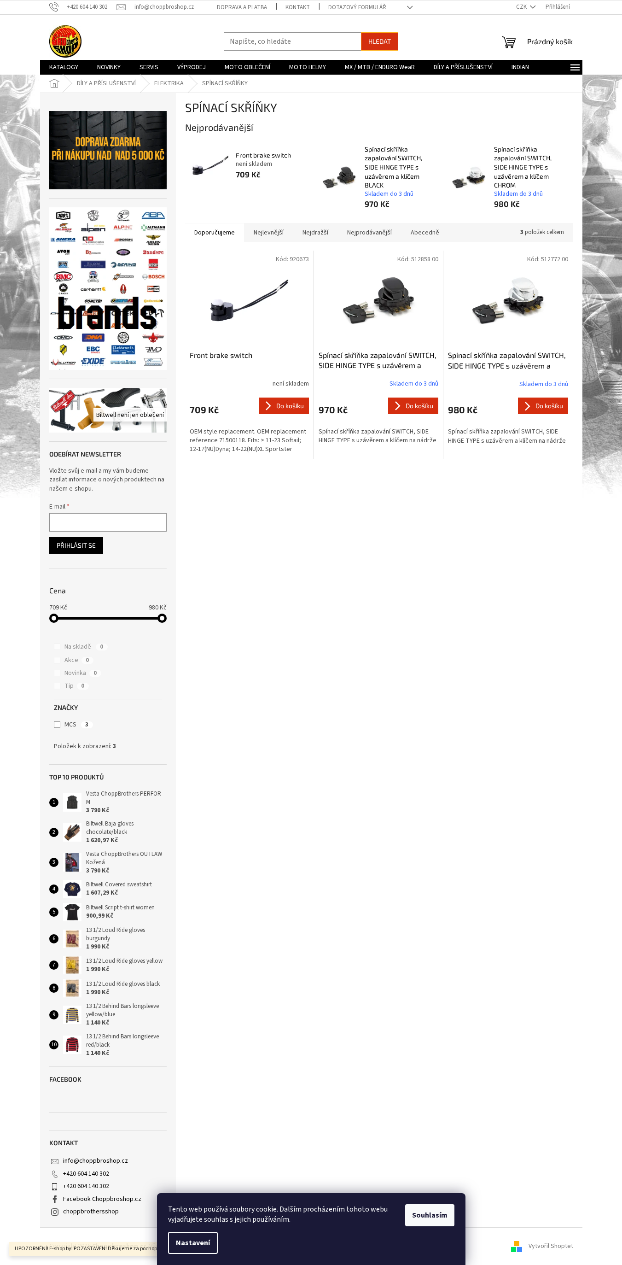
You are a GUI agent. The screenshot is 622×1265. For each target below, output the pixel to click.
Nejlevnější (269, 232)
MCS (76, 724)
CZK (522, 7)
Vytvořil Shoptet (551, 1246)
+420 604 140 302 (86, 1173)
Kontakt (297, 7)
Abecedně (425, 232)
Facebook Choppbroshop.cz (102, 1199)
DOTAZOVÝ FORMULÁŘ (357, 7)
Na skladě (83, 646)
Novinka (80, 673)
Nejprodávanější (369, 232)
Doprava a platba (242, 7)
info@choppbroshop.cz (95, 1160)
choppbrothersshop (91, 1211)
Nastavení (193, 1243)
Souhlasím (430, 1215)
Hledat (379, 41)
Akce (76, 660)
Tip (74, 686)
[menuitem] (63, 67)
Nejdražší (315, 232)
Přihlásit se (76, 545)
